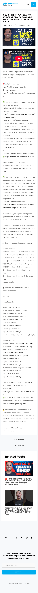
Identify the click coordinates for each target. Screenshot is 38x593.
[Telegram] (27, 538)
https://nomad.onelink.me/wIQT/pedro (19, 157)
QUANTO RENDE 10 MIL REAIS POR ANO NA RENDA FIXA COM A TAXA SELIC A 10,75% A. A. (18, 511)
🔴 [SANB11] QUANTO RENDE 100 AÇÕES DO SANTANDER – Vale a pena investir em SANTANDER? (18, 482)
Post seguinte (19, 445)
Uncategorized (9, 25)
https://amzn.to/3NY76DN (12, 320)
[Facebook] (32, 538)
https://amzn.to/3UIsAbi (12, 371)
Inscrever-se (19, 572)
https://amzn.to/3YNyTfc (25, 335)
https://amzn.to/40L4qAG (24, 347)
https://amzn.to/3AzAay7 (12, 326)
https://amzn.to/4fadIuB (12, 359)
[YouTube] (6, 538)
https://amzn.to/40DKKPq (12, 314)
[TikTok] (16, 538)
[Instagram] (11, 538)
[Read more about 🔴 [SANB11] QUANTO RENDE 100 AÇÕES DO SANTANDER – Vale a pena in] (19, 468)
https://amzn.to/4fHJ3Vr (25, 343)
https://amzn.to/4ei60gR (12, 365)
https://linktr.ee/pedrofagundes (14, 87)
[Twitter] (21, 538)
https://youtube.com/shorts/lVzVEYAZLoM (18, 392)
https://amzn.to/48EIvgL (12, 332)
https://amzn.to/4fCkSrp (12, 377)
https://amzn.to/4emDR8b (13, 353)
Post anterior (19, 439)
